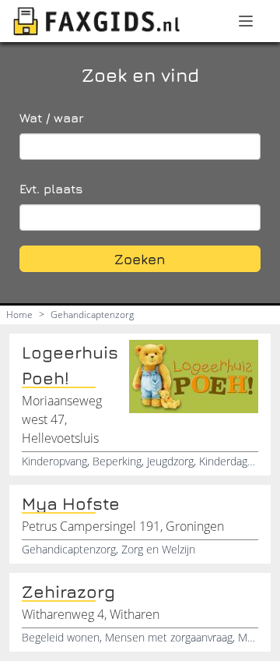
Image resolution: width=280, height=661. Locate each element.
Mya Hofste (71, 503)
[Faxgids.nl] (96, 21)
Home (19, 314)
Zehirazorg (68, 591)
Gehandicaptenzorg (92, 314)
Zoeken (140, 259)
